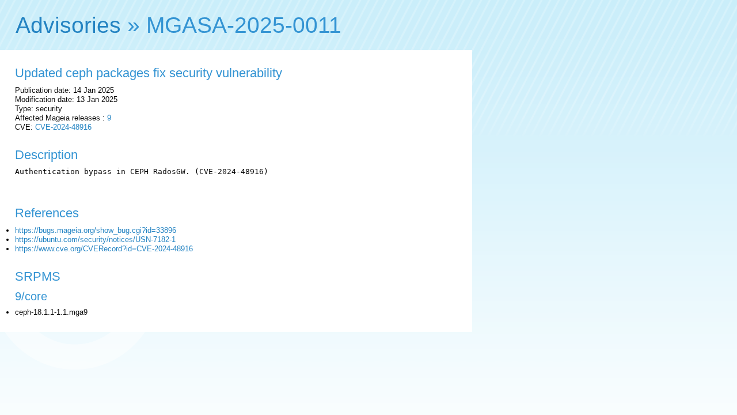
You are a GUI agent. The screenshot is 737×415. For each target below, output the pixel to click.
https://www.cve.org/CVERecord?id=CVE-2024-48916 (104, 248)
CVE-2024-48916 (63, 127)
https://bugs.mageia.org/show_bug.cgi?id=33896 (95, 230)
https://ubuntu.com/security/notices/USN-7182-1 (95, 239)
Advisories (68, 25)
